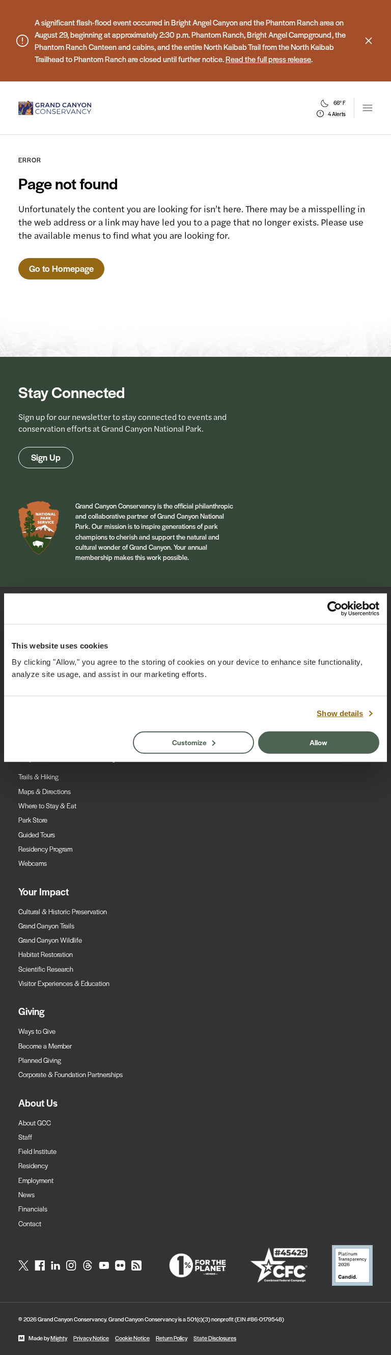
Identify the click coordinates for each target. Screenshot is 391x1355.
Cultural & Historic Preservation (62, 911)
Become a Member (45, 1046)
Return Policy (171, 1338)
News (26, 1194)
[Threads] (87, 1265)
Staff (25, 1137)
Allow (318, 742)
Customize (189, 742)
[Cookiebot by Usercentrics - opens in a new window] (334, 608)
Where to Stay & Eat (47, 805)
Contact (29, 1223)
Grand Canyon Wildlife (50, 940)
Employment (35, 1180)
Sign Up (46, 457)
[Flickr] (120, 1265)
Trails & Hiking (38, 776)
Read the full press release (268, 58)
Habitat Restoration (45, 954)
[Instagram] (71, 1265)
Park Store (32, 820)
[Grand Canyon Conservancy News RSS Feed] (136, 1265)
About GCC (34, 1122)
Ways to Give (36, 1031)
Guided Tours (36, 834)
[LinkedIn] (55, 1265)
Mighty (58, 1338)
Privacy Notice (91, 1338)
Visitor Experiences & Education (63, 983)
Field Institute (37, 1151)
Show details (340, 713)
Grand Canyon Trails (46, 925)
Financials (32, 1208)
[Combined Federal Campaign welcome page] (279, 1265)
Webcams (32, 863)
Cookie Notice (132, 1338)
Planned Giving (39, 1060)
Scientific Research (45, 969)
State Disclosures (214, 1338)
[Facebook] (40, 1265)
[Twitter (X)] (23, 1265)
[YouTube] (104, 1265)
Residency (33, 1165)
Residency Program (45, 849)
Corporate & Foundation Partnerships (70, 1074)
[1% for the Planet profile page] (197, 1265)
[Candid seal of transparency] (352, 1265)
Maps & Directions (44, 791)
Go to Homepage (61, 268)
